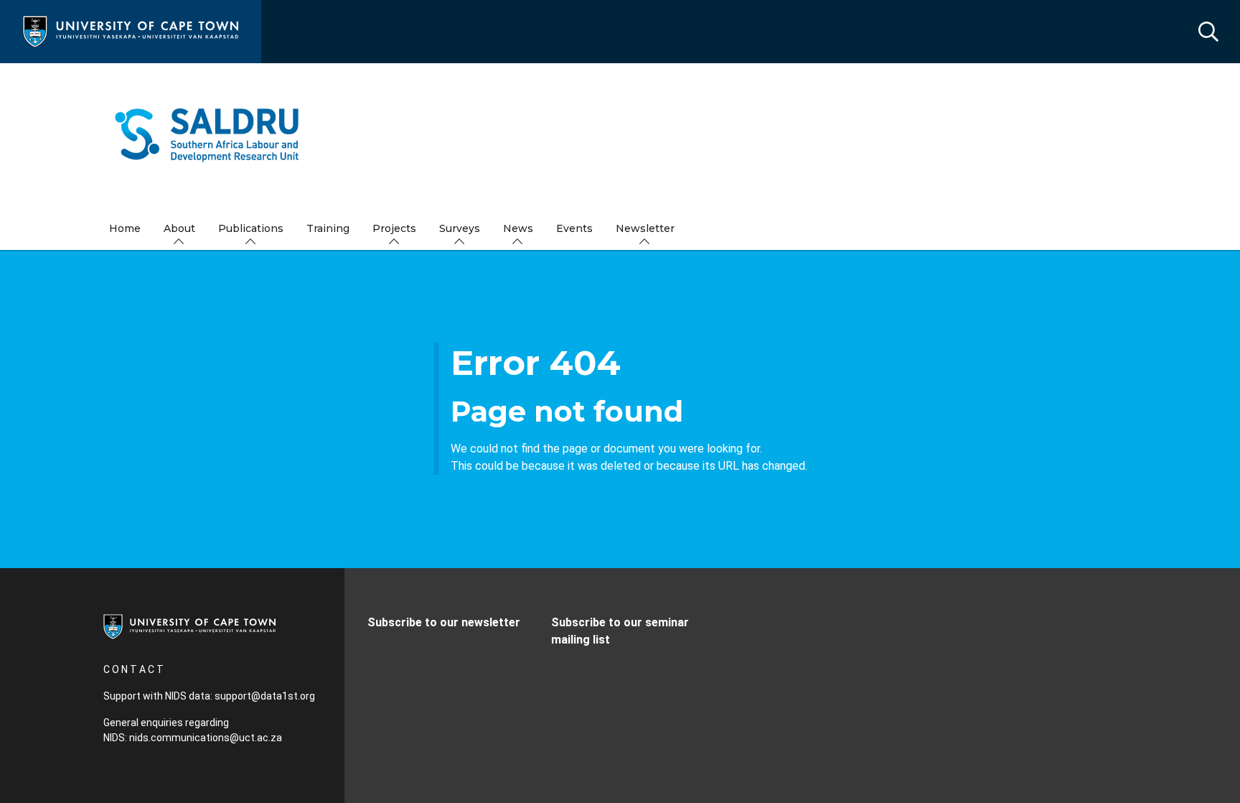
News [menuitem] (518, 228)
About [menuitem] (179, 228)
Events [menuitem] (574, 228)
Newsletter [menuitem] (645, 228)
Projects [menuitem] (394, 228)
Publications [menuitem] (250, 228)
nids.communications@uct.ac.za (205, 737)
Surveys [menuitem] (459, 228)
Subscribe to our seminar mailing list (620, 631)
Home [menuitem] (125, 228)
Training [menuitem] (327, 228)
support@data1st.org (265, 696)
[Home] (130, 30)
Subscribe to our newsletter (443, 622)
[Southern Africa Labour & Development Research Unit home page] (620, 135)
